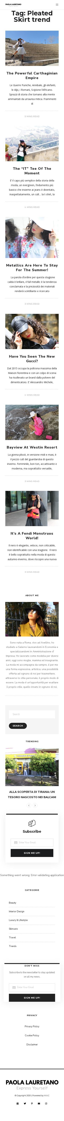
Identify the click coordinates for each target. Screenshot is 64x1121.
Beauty (12, 902)
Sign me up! (32, 853)
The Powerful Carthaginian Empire (32, 75)
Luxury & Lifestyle (18, 920)
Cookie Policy (32, 1035)
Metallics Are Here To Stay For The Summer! (32, 267)
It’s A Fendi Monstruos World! (32, 535)
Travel (12, 937)
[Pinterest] (32, 1103)
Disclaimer (32, 1044)
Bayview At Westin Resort (32, 447)
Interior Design (16, 911)
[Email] (39, 1103)
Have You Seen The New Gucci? (32, 358)
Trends (13, 946)
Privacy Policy (32, 1026)
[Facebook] (18, 1103)
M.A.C (46, 1095)
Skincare (13, 929)
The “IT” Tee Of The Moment (32, 171)
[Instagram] (46, 1103)
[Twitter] (25, 1103)
